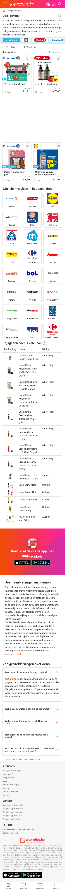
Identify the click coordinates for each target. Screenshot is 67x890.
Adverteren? (7, 774)
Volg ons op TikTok (11, 819)
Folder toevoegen (10, 791)
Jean (14, 679)
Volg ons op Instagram (12, 812)
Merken (5, 781)
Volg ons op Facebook (12, 808)
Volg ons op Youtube (12, 815)
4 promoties (9, 52)
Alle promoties (13, 11)
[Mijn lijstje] (53, 3)
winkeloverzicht (13, 654)
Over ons (6, 788)
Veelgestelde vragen (11, 770)
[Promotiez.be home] (22, 4)
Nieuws (5, 795)
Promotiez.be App (10, 784)
